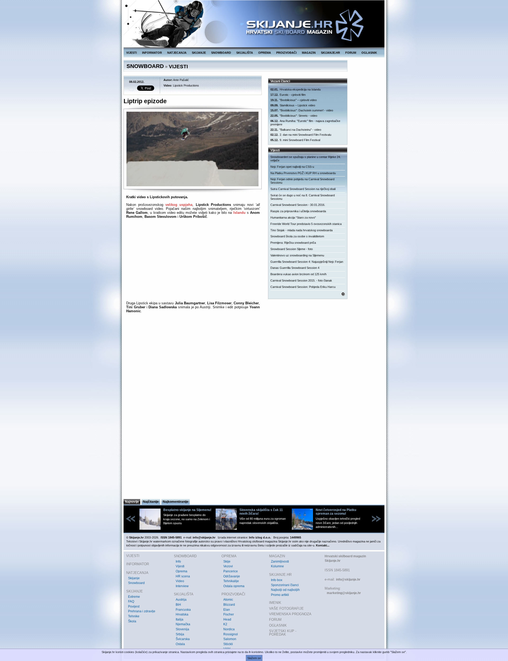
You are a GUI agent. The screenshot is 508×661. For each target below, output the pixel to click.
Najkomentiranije (175, 502)
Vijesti (180, 566)
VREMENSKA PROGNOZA (290, 614)
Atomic (228, 599)
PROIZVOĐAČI (286, 52)
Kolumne (277, 566)
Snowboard (136, 583)
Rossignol (230, 634)
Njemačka (183, 624)
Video (180, 581)
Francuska (183, 610)
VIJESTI (131, 52)
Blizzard (229, 604)
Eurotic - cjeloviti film (288, 94)
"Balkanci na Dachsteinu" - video (295, 129)
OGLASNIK (369, 52)
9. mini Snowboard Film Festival (295, 140)
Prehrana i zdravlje (141, 611)
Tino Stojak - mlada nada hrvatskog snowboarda (301, 230)
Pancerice (230, 571)
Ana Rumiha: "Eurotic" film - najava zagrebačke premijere (305, 122)
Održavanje (231, 576)
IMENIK (275, 602)
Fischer (228, 614)
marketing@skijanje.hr (344, 593)
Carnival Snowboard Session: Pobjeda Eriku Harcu (302, 286)
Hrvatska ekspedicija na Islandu (295, 89)
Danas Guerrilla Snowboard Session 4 (294, 267)
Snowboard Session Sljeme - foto (291, 249)
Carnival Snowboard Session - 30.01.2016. (297, 204)
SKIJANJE (199, 52)
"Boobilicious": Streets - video (293, 115)
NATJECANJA (177, 52)
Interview (182, 586)
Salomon (229, 639)
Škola (132, 621)
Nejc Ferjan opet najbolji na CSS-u (292, 166)
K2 (225, 624)
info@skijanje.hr (348, 579)
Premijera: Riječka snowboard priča (293, 242)
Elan (226, 610)
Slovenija (182, 629)
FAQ (131, 601)
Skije (226, 561)
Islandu (239, 213)
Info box (276, 580)
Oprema (181, 571)
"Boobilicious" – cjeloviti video (293, 100)
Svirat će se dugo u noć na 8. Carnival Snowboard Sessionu (302, 197)
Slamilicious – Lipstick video (292, 105)
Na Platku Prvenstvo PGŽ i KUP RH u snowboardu (303, 173)
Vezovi (228, 566)
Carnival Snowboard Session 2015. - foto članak (301, 280)
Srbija (180, 634)
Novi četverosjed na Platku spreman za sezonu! (336, 511)
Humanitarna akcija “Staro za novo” (293, 217)
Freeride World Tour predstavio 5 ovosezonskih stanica (306, 223)
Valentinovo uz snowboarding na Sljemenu (297, 255)
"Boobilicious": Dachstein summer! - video (301, 110)
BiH (178, 604)
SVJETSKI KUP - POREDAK (282, 632)
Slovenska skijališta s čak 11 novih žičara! (261, 511)
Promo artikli (280, 595)
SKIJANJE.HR (330, 52)
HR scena (183, 576)
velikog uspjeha (178, 205)
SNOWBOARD (221, 52)
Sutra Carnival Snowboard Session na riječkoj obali (302, 189)
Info (178, 561)
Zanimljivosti (280, 561)
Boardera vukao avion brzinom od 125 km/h (298, 274)
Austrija (181, 599)
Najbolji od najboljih (285, 590)
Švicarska (183, 639)
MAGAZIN (309, 52)
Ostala (180, 644)
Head (227, 619)
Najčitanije (151, 502)
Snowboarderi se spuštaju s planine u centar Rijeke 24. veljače (305, 158)
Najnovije (132, 502)
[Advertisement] (193, 447)
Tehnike (133, 616)
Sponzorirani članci (285, 585)
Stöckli (228, 644)
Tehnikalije (231, 581)
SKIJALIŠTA (244, 52)
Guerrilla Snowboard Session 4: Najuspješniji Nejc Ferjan (306, 261)
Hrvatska (182, 614)
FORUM (350, 52)
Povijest (133, 606)
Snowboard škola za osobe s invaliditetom (297, 236)
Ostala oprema (233, 586)
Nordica (229, 629)
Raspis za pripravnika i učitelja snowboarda (298, 211)
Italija (179, 619)
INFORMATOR (152, 52)
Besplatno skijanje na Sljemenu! (187, 510)
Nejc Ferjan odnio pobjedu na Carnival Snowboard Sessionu (302, 181)
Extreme (134, 597)
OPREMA (264, 52)
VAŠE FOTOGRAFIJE (286, 608)
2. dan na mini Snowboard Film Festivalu (300, 134)
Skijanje (134, 578)
